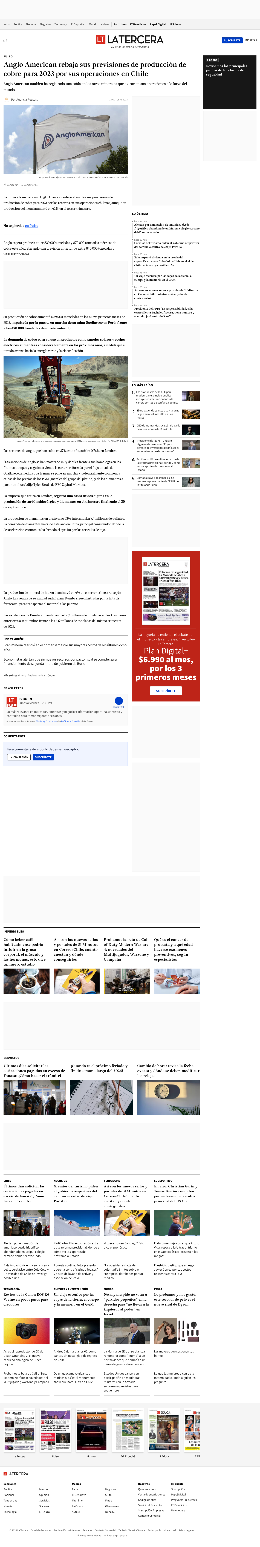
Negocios (45, 24)
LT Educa (175, 24)
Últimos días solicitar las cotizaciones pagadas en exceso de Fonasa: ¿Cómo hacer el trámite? (34, 1071)
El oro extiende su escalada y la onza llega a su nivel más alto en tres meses (158, 414)
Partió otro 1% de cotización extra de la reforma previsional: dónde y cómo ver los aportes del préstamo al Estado (158, 465)
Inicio (7, 24)
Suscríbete (44, 757)
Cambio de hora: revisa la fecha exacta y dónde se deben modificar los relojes (168, 1071)
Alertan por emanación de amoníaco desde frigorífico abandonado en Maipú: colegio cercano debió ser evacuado (167, 228)
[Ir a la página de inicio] (130, 40)
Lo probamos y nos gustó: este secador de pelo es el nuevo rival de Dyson (175, 1299)
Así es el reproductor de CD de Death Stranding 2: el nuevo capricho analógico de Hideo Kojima (23, 1357)
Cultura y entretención (71, 1289)
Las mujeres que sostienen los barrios (174, 1353)
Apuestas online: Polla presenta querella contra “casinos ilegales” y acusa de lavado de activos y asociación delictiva (76, 1271)
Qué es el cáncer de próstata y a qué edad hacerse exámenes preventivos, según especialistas (173, 950)
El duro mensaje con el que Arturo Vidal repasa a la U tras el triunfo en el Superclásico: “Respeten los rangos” (176, 1249)
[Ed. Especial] (128, 1451)
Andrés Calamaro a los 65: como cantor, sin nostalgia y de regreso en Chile (75, 1355)
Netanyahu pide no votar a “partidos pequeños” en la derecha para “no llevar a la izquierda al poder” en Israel (126, 1304)
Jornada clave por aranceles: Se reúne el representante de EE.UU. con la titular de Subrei (158, 481)
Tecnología (61, 24)
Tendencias (112, 1181)
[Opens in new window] (92, 1451)
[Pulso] (55, 1451)
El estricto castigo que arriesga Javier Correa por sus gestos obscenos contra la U (174, 1269)
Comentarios (30, 184)
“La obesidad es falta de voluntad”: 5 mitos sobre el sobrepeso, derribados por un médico (123, 1271)
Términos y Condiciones (46, 721)
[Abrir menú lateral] (6, 40)
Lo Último (120, 24)
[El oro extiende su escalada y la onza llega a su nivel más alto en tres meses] (191, 414)
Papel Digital (158, 24)
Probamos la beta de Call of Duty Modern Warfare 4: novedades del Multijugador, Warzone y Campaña (126, 950)
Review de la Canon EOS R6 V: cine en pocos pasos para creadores (26, 1299)
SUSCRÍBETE (166, 691)
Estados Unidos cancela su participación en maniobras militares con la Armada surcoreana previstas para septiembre (122, 1381)
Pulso (8, 56)
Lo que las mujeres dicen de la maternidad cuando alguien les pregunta (174, 1377)
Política (18, 24)
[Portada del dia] (166, 623)
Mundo (93, 24)
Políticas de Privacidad (71, 721)
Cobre (51, 675)
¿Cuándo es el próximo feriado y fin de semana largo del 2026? (99, 1068)
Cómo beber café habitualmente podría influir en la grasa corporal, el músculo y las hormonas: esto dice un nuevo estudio (25, 952)
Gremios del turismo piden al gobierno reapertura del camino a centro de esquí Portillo (166, 245)
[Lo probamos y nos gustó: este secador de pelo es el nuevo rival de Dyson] (177, 1331)
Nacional (31, 24)
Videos (105, 24)
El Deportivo (78, 24)
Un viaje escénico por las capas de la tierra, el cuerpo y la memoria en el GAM (163, 278)
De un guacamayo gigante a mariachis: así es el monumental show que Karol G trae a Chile (75, 1377)
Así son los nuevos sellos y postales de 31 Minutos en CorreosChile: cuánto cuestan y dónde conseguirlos (166, 294)
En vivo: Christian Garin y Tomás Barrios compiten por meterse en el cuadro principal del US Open (175, 1194)
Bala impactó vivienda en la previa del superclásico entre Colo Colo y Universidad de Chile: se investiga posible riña (164, 261)
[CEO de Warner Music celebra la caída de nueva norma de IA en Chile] (191, 429)
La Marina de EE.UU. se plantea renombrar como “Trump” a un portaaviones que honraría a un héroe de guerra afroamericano (125, 1357)
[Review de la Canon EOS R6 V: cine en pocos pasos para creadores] (27, 1331)
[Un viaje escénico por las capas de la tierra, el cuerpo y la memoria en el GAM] (77, 1331)
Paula (158, 1289)
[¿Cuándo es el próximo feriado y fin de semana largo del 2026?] (101, 1097)
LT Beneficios (138, 24)
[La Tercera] (19, 1451)
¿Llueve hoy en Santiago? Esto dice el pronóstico (124, 1245)
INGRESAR (251, 40)
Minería (22, 675)
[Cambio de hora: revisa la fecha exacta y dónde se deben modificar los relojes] (168, 1097)
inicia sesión (19, 757)
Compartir (12, 184)
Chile (7, 1181)
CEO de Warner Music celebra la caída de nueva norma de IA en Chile (158, 427)
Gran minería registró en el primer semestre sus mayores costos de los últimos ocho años (65, 647)
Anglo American (37, 675)
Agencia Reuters (27, 99)
